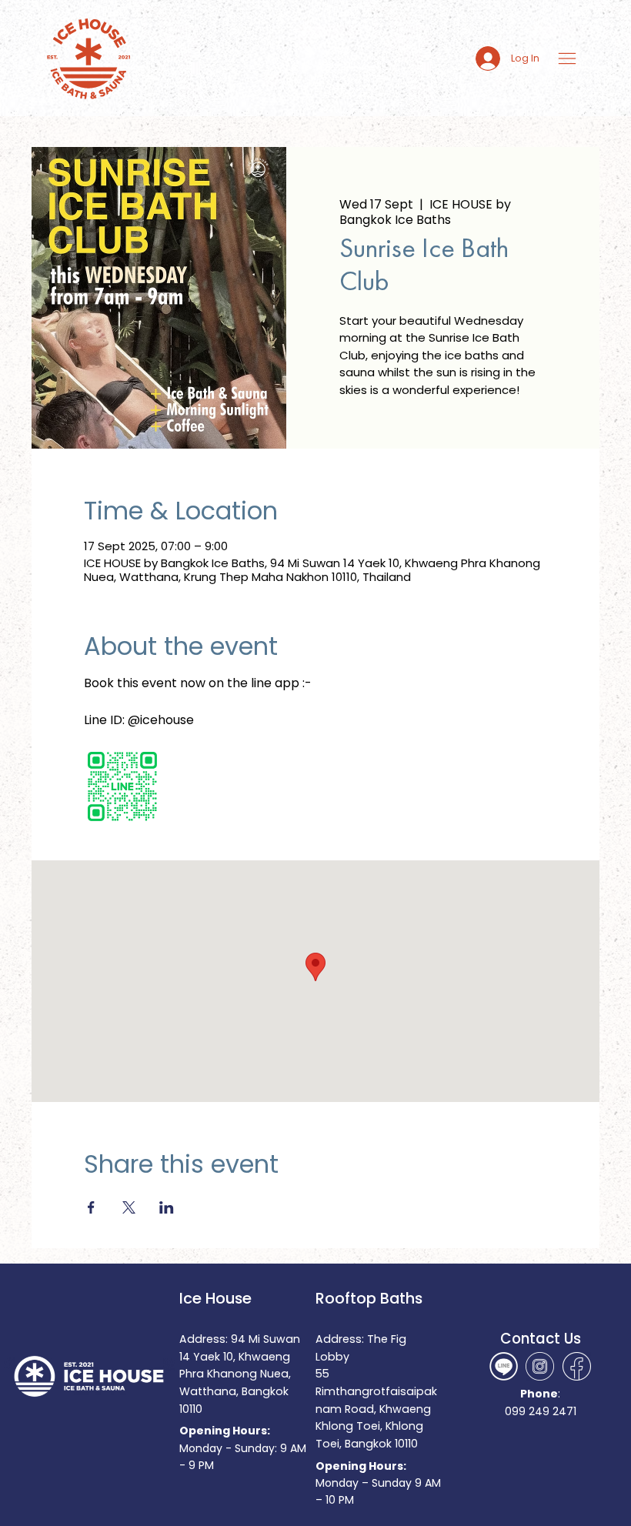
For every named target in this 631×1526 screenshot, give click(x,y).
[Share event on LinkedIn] (166, 1207)
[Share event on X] (129, 1207)
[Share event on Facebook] (91, 1207)
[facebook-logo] (577, 1366)
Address (339, 1339)
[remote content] (218, 788)
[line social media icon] (503, 1366)
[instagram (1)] (540, 1366)
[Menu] (568, 58)
